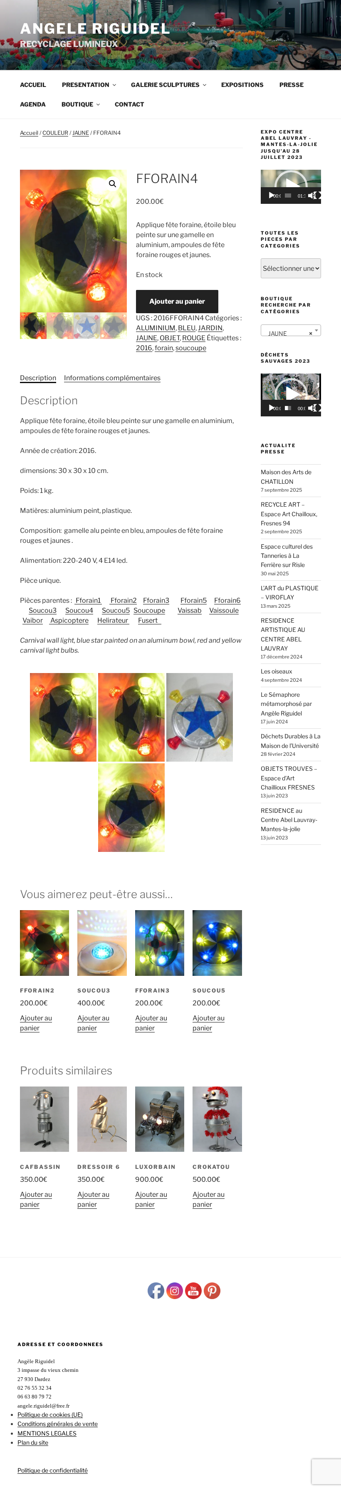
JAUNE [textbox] (288, 333)
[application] (291, 186)
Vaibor (32, 620)
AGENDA (33, 104)
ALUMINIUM (155, 328)
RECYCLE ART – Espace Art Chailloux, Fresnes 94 (289, 514)
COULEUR (55, 132)
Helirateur (113, 620)
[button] (112, 183)
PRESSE (291, 84)
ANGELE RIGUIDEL (95, 28)
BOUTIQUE (77, 104)
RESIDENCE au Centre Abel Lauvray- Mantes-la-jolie (289, 820)
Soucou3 (43, 610)
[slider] (288, 195)
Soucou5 (116, 610)
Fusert (149, 620)
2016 (144, 348)
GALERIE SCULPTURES (165, 84)
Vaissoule (224, 610)
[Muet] (312, 195)
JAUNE (80, 132)
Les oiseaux (276, 671)
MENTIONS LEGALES (47, 1433)
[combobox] (291, 330)
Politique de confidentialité (52, 1470)
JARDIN (210, 328)
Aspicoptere (69, 620)
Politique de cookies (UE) (50, 1414)
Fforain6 (227, 600)
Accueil (33, 84)
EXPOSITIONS (242, 84)
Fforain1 (88, 600)
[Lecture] (271, 195)
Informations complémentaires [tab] (112, 378)
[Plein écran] (318, 195)
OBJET (170, 338)
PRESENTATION (85, 84)
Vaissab (190, 610)
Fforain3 (156, 600)
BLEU (186, 328)
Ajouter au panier (177, 301)
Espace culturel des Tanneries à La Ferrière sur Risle (287, 556)
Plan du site (32, 1442)
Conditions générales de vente (57, 1423)
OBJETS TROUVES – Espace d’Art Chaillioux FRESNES (289, 778)
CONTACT (129, 104)
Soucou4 (79, 610)
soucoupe (190, 348)
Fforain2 (123, 600)
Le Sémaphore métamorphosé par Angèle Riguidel (286, 704)
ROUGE (193, 338)
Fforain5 (193, 600)
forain (164, 348)
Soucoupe (149, 610)
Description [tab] (38, 378)
